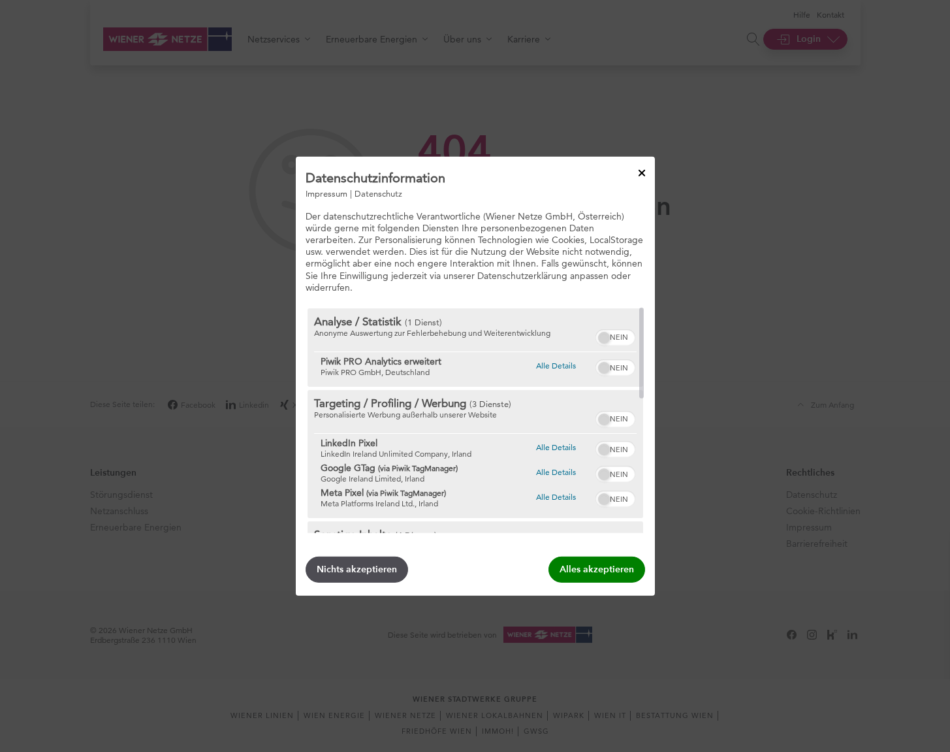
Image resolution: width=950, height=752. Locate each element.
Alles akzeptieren (597, 569)
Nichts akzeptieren (357, 569)
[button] (604, 338)
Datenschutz (378, 193)
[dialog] (475, 375)
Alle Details (556, 365)
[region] (475, 420)
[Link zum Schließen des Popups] (642, 172)
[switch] (615, 336)
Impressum (326, 193)
